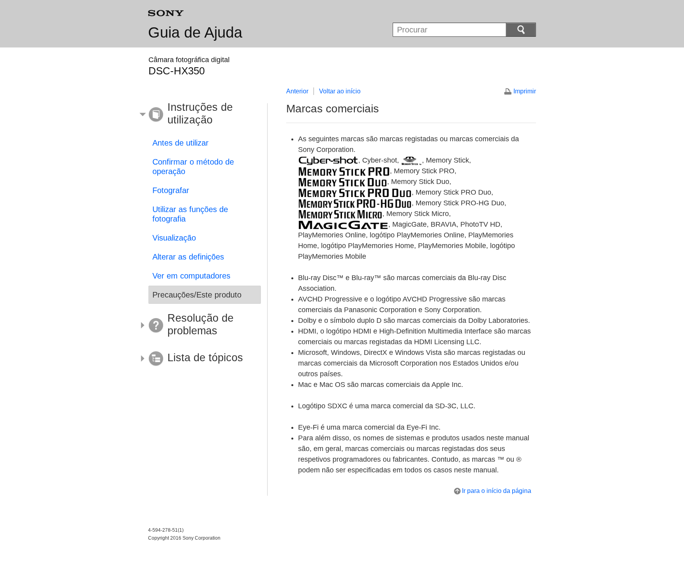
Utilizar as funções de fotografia (190, 214)
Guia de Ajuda (195, 32)
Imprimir (524, 91)
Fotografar (170, 190)
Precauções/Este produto (196, 294)
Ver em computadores (191, 275)
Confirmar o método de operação (193, 166)
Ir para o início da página (496, 490)
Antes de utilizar (180, 142)
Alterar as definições (188, 256)
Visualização (174, 237)
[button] (199, 115)
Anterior (297, 91)
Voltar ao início (340, 91)
